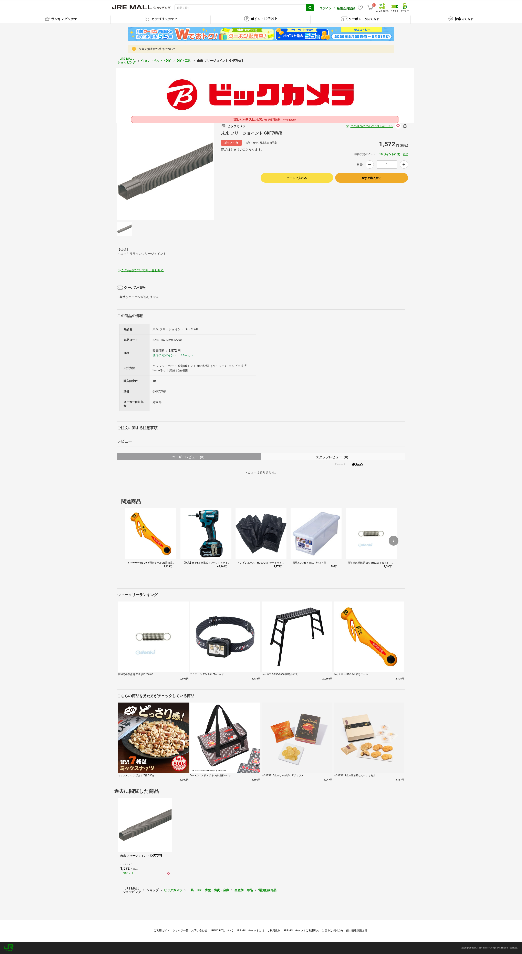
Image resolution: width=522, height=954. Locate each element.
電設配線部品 (267, 890)
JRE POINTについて (221, 930)
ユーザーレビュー (189, 457)
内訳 (405, 154)
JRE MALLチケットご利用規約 (301, 930)
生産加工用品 (243, 890)
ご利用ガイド (162, 930)
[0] (370, 8)
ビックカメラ (173, 890)
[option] (165, 171)
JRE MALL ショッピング (127, 60)
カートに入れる (297, 178)
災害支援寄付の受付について (157, 49)
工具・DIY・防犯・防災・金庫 (208, 890)
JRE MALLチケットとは (250, 930)
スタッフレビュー (333, 457)
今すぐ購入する (372, 178)
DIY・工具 (184, 60)
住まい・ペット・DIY (156, 60)
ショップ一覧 (180, 930)
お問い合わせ (199, 930)
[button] (393, 541)
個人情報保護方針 (356, 930)
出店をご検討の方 (332, 930)
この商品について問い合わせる (372, 126)
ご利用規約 (273, 930)
